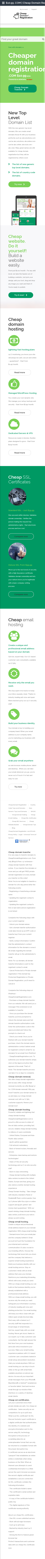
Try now (18, 184)
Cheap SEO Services (19, 821)
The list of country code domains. (23, 174)
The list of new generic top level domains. (23, 166)
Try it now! (19, 295)
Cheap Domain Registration (17, 805)
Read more (19, 372)
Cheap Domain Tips (29, 824)
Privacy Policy (12, 834)
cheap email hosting (22, 1297)
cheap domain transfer (26, 1000)
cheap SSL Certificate (26, 1545)
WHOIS (33, 811)
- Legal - (21, 834)
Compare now (21, 536)
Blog (13, 828)
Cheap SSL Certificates (28, 818)
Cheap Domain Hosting (19, 815)
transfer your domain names (24, 1093)
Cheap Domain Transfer (21, 88)
